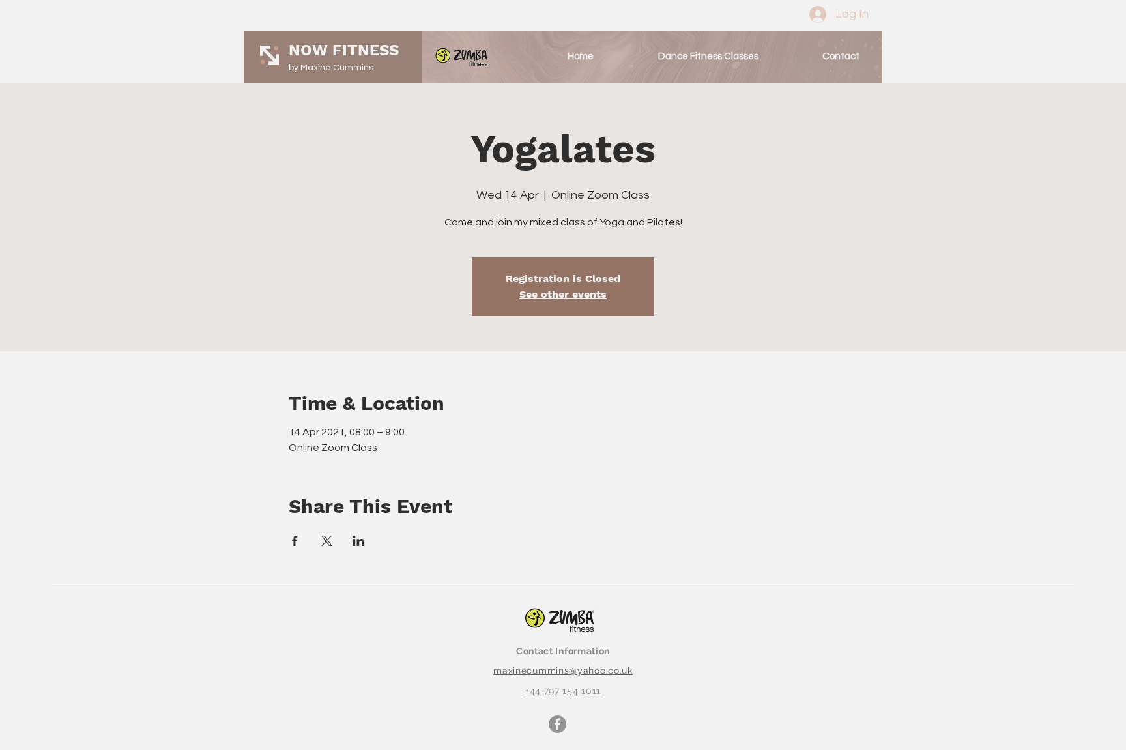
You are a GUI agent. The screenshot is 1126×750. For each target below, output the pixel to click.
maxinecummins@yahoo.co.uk (563, 670)
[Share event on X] (327, 541)
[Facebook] (557, 724)
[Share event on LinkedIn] (359, 541)
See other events (563, 294)
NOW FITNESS (344, 50)
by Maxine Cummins (331, 67)
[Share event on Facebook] (295, 541)
